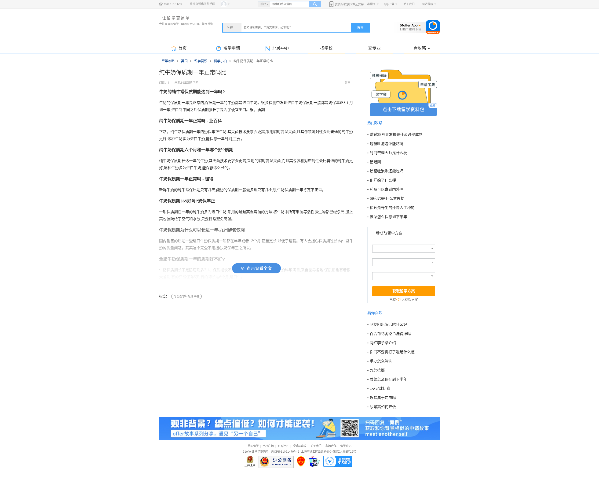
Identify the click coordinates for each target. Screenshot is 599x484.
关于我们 (409, 4)
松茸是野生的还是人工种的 (392, 208)
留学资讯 (345, 446)
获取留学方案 (403, 291)
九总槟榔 (377, 370)
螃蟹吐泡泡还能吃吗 (386, 144)
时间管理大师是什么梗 (388, 153)
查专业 (374, 48)
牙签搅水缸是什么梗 (186, 296)
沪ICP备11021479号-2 (284, 451)
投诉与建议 (299, 446)
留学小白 (220, 61)
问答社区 (283, 446)
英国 (184, 61)
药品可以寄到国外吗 (386, 189)
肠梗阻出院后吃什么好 (388, 325)
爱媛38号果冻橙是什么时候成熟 (396, 135)
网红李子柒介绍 (383, 343)
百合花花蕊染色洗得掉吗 (390, 334)
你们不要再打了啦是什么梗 (392, 352)
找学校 (326, 48)
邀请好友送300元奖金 (349, 4)
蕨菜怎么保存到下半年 (388, 217)
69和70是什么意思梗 (387, 199)
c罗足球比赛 (380, 389)
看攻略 (419, 48)
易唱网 (375, 162)
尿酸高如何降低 (383, 407)
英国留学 (253, 446)
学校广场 (268, 446)
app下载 (389, 4)
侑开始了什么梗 (383, 180)
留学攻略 (168, 61)
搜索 (360, 28)
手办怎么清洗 (381, 361)
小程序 (371, 4)
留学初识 (200, 61)
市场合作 (330, 446)
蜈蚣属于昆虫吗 (383, 398)
